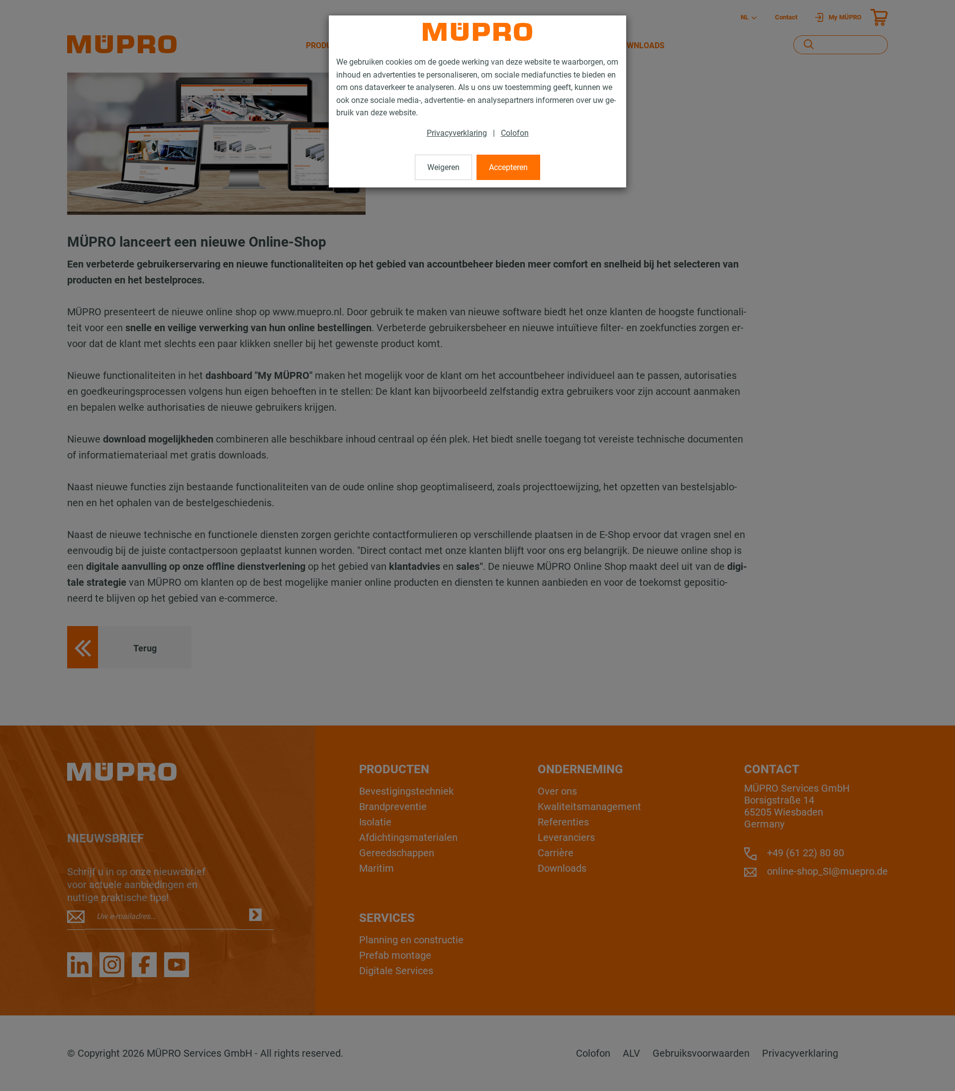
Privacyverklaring (457, 133)
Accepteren (508, 167)
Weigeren (443, 167)
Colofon (515, 133)
